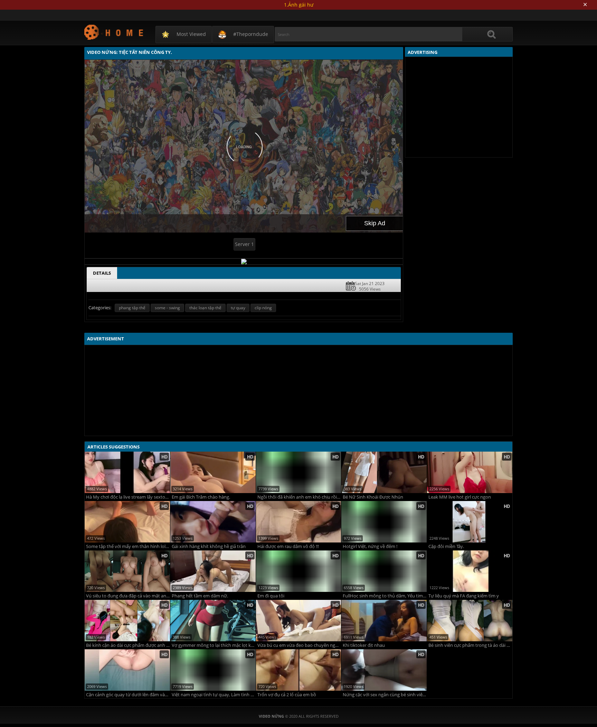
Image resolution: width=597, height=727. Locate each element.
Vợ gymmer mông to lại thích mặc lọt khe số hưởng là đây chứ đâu (214, 645)
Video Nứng (114, 32)
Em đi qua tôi (270, 596)
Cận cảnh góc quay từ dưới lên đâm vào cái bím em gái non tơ (128, 695)
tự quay (238, 308)
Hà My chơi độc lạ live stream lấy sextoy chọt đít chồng (128, 497)
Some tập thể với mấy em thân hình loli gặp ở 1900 (128, 546)
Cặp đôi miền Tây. (446, 546)
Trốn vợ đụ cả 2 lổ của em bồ (286, 695)
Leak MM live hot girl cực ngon (459, 497)
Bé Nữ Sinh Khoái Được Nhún (373, 497)
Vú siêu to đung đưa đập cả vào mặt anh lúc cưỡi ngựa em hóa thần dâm (128, 596)
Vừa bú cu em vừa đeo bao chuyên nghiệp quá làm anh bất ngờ (299, 645)
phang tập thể (132, 308)
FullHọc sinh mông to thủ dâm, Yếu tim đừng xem (385, 596)
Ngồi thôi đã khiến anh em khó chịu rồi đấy (299, 497)
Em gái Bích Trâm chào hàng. (201, 497)
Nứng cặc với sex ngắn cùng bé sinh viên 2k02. (385, 695)
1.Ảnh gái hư (298, 4)
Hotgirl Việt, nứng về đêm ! (370, 546)
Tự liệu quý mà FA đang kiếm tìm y (463, 596)
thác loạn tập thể (205, 308)
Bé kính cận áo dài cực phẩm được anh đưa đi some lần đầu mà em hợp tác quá (128, 645)
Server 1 (244, 244)
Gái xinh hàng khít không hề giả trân (209, 546)
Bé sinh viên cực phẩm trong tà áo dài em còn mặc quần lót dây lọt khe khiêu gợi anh (470, 645)
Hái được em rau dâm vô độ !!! (288, 546)
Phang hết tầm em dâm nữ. (200, 596)
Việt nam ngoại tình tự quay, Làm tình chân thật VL (214, 695)
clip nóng (263, 308)
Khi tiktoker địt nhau (364, 645)
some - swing (167, 308)
